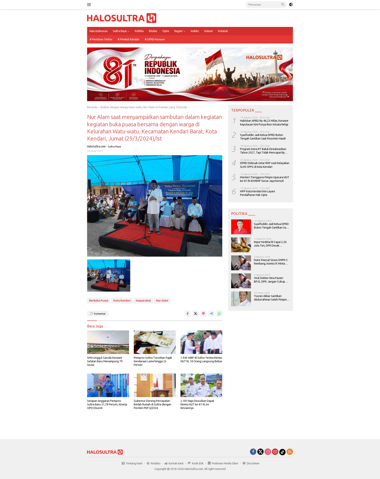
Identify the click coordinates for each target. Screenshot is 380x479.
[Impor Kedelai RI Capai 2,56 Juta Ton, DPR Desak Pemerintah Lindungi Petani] (241, 244)
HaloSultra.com (96, 146)
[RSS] (290, 452)
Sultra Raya (119, 31)
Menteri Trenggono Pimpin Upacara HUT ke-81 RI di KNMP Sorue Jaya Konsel (264, 179)
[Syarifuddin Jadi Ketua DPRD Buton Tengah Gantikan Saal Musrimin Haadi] (241, 226)
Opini (165, 31)
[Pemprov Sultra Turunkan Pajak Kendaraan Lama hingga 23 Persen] (155, 342)
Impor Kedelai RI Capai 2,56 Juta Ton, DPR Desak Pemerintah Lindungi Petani (270, 243)
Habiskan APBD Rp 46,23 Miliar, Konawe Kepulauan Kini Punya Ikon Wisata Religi (264, 122)
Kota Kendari (122, 300)
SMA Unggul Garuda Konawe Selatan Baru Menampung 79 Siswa (105, 361)
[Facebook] (253, 452)
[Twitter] (260, 452)
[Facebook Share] (188, 314)
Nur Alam (162, 300)
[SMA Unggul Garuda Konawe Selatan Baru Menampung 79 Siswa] (108, 342)
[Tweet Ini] (196, 314)
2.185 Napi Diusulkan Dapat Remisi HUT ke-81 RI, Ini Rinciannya (197, 404)
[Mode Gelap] (291, 4)
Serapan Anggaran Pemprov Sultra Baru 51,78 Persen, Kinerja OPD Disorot (107, 404)
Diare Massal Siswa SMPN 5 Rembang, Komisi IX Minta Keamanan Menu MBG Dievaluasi (271, 261)
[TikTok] (282, 452)
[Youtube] (275, 452)
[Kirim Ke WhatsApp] (219, 314)
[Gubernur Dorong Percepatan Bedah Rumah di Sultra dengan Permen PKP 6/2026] (155, 385)
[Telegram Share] (211, 314)
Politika (139, 31)
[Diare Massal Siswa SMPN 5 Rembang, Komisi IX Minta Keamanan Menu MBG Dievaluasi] (241, 262)
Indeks (195, 31)
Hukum (208, 31)
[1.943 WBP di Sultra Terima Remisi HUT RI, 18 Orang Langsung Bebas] (201, 342)
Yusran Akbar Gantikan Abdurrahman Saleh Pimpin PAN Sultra (270, 297)
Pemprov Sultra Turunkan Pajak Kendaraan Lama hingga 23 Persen (153, 361)
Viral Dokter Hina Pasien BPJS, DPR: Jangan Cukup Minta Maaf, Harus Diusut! (269, 279)
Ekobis (153, 31)
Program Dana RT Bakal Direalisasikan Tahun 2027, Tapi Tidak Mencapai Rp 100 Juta (263, 150)
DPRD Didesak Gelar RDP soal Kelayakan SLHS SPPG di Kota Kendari (264, 164)
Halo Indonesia (98, 31)
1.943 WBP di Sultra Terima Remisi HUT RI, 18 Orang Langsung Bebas (201, 359)
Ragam (178, 31)
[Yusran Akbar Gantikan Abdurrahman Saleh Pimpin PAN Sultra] (241, 298)
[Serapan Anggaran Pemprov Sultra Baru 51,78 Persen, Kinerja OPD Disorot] (108, 385)
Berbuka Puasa (98, 300)
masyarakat (143, 300)
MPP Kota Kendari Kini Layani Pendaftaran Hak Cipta (257, 193)
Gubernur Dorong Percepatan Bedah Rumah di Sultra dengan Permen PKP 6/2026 (152, 404)
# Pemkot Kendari (128, 39)
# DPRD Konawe (155, 39)
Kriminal (223, 31)
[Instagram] (268, 452)
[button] (283, 4)
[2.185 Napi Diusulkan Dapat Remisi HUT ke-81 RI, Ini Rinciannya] (201, 385)
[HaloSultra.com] (121, 17)
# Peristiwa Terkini (100, 39)
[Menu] (89, 4)
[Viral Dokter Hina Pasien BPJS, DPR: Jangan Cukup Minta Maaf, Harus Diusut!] (241, 280)
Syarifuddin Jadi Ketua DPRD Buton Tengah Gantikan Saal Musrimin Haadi (263, 136)
